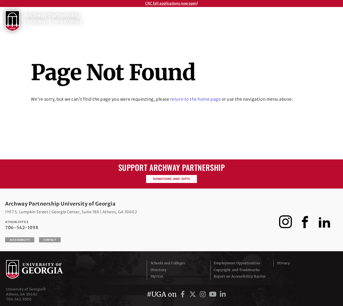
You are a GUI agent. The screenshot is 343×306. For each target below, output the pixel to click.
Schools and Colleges (167, 263)
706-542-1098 (21, 227)
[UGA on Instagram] (204, 294)
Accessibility (20, 239)
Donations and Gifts (171, 179)
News (266, 19)
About (170, 19)
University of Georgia (41, 269)
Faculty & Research (233, 19)
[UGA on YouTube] (214, 294)
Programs (196, 19)
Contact (49, 239)
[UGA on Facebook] (183, 294)
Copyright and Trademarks (237, 270)
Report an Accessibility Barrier (240, 276)
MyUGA (156, 276)
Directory (158, 270)
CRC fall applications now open (171, 3)
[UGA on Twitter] (194, 294)
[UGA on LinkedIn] (223, 294)
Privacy (283, 263)
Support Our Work (299, 19)
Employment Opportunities (237, 263)
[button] (333, 18)
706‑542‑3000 (19, 299)
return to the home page (195, 99)
